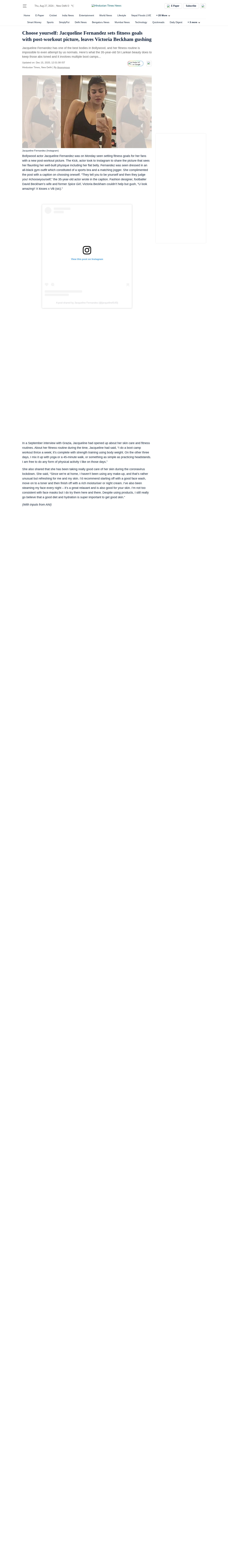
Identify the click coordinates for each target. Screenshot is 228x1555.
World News (105, 15)
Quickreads (158, 22)
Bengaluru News (100, 22)
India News (68, 15)
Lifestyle (121, 15)
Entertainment (86, 15)
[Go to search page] (31, 6)
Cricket (53, 15)
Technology (141, 22)
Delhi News (81, 22)
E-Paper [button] (175, 6)
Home (27, 15)
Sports (50, 22)
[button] (24, 6)
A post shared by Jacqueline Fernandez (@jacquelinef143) (87, 303)
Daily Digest (176, 22)
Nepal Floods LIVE (141, 15)
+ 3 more (192, 22)
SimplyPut (64, 22)
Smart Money (34, 22)
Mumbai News (122, 22)
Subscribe (191, 6)
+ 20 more (161, 15)
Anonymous (63, 67)
